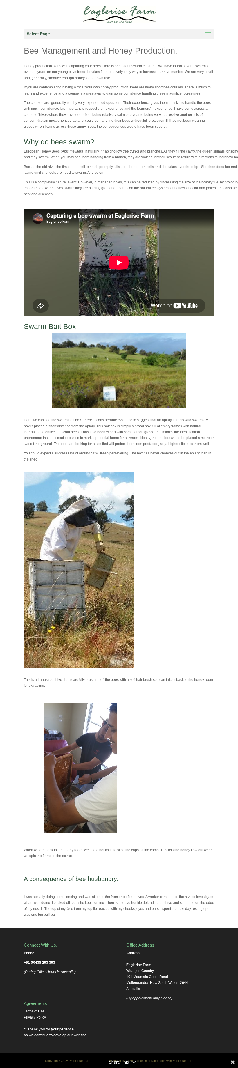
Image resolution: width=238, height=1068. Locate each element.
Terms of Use (34, 1011)
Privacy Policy (35, 1017)
